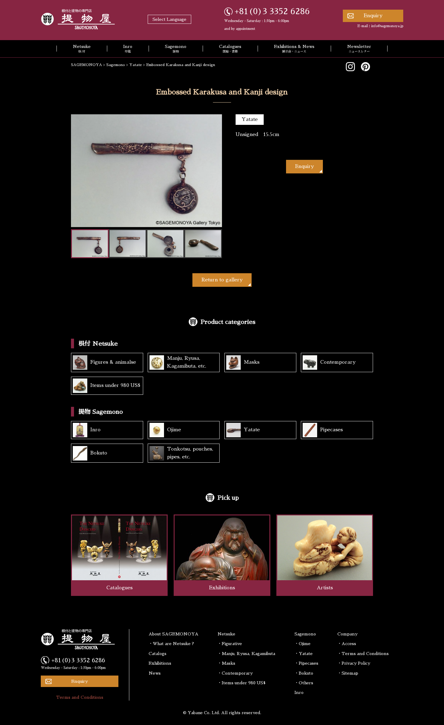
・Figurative (229, 643)
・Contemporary (235, 673)
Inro (127, 48)
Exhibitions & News (294, 48)
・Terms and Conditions (363, 653)
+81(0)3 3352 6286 (272, 11)
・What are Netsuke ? (171, 643)
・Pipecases (306, 663)
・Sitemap (347, 673)
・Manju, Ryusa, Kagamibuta (246, 653)
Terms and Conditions (79, 697)
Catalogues (230, 48)
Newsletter (359, 48)
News (155, 673)
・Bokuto (303, 673)
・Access (346, 643)
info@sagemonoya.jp (387, 26)
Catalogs (157, 653)
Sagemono (175, 48)
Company (347, 634)
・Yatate (303, 653)
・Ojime (302, 643)
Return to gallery (222, 279)
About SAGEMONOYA (173, 634)
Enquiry (373, 15)
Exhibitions (160, 663)
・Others (303, 683)
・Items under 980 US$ (241, 683)
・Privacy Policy (353, 663)
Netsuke (82, 48)
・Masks (226, 663)
